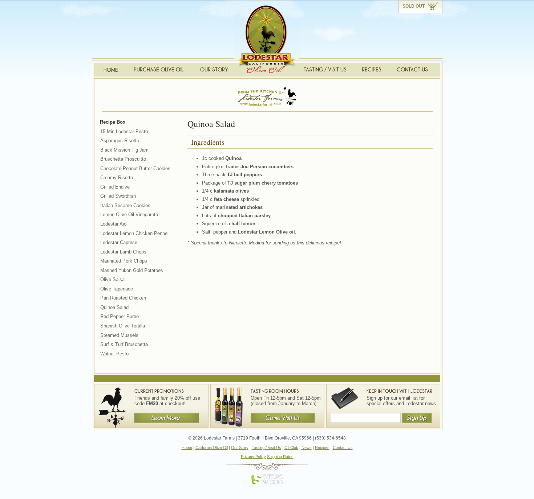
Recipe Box (112, 122)
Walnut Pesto (114, 353)
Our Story (239, 447)
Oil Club (291, 447)
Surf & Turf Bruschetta (124, 344)
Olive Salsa (112, 279)
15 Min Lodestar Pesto (124, 131)
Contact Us (343, 447)
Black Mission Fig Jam (124, 150)
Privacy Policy (253, 456)
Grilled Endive (115, 187)
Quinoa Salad (114, 307)
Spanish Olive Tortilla (122, 326)
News (307, 447)
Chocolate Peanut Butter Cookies (135, 168)
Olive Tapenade (116, 289)
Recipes (322, 447)
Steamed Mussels (119, 335)
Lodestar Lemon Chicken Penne (133, 233)
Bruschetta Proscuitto (123, 159)
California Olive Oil (211, 447)
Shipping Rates (280, 456)
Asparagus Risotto (119, 140)
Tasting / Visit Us (266, 447)
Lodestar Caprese (118, 242)
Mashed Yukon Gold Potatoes (131, 270)
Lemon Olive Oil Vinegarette (129, 214)
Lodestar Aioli (114, 224)
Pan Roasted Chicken (123, 298)
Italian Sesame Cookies (125, 205)
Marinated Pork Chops (123, 261)
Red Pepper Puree (119, 316)
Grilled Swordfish (118, 196)
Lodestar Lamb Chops (123, 252)
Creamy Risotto (116, 177)
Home (187, 447)
